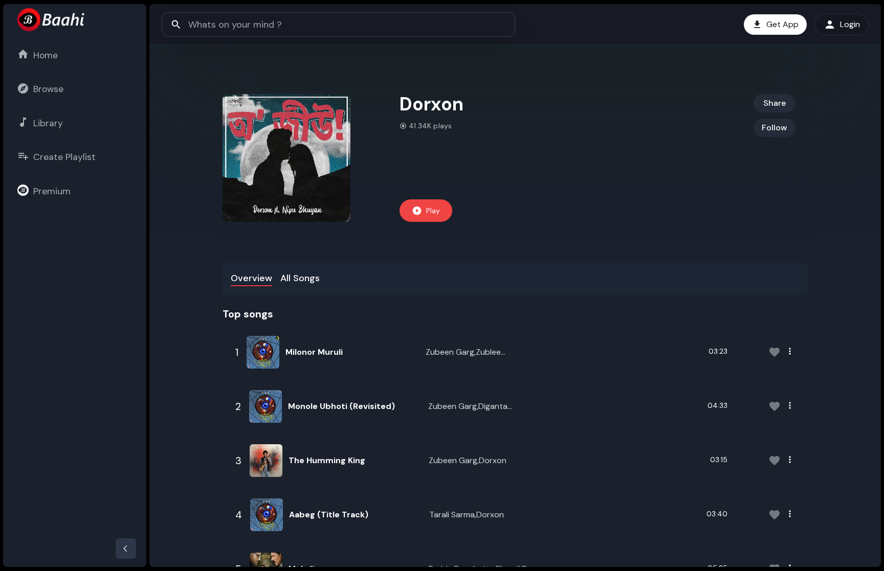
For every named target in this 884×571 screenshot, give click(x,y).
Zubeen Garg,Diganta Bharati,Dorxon (467, 407)
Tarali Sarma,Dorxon (466, 514)
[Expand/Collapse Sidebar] (126, 548)
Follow (774, 127)
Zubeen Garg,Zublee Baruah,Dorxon (463, 352)
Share (774, 103)
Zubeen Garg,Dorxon (467, 460)
